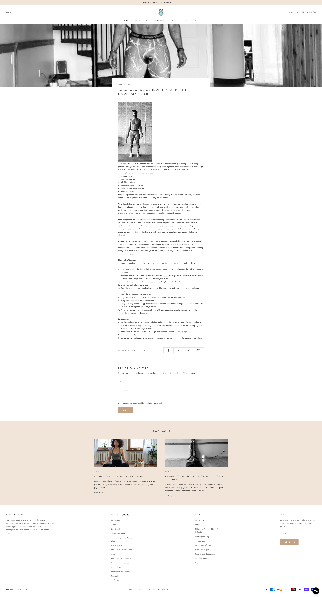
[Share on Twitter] (179, 350)
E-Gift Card (115, 580)
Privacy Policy (167, 373)
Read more (98, 492)
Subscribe (289, 542)
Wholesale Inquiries (203, 549)
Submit (126, 410)
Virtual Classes (116, 567)
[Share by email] (199, 350)
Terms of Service (183, 373)
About (184, 20)
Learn (173, 20)
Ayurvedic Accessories (120, 562)
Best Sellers (140, 20)
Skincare (114, 524)
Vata (96, 471)
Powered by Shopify (160, 589)
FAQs (197, 524)
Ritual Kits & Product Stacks (122, 549)
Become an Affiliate (203, 545)
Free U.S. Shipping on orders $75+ (161, 2)
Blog (195, 20)
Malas (113, 554)
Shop (126, 20)
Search (198, 562)
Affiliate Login (200, 541)
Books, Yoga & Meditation (121, 558)
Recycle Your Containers (205, 554)
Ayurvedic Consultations (120, 571)
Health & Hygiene (118, 533)
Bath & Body (116, 529)
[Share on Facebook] (168, 350)
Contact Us (199, 520)
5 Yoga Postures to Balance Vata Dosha (119, 476)
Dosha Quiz (158, 20)
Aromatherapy (116, 545)
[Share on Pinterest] (189, 350)
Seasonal (114, 576)
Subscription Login (202, 536)
